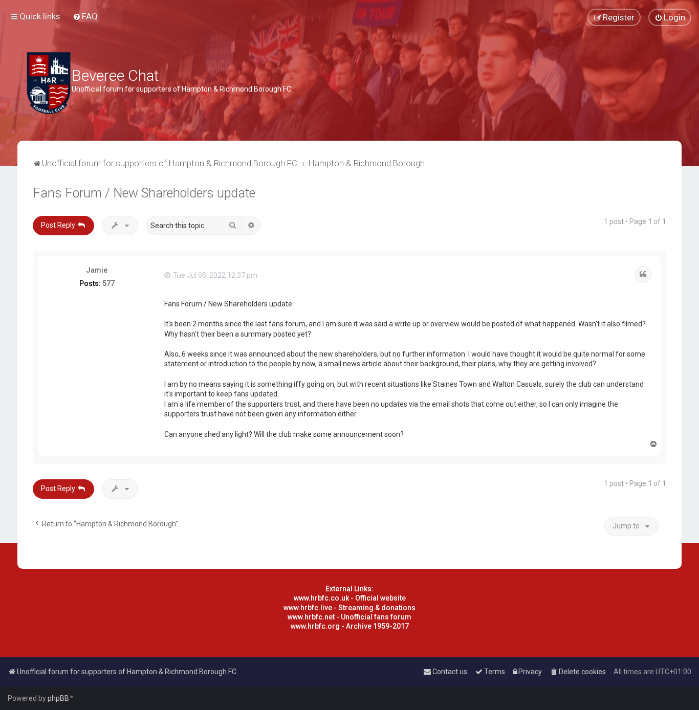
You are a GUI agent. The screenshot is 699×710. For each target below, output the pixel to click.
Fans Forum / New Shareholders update (144, 193)
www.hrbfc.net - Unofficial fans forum (349, 617)
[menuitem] (85, 16)
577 (108, 283)
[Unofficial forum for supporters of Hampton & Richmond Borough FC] (49, 83)
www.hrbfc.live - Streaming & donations (349, 608)
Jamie (96, 270)
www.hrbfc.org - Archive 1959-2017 (350, 626)
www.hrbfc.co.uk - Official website (350, 598)
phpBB (58, 698)
